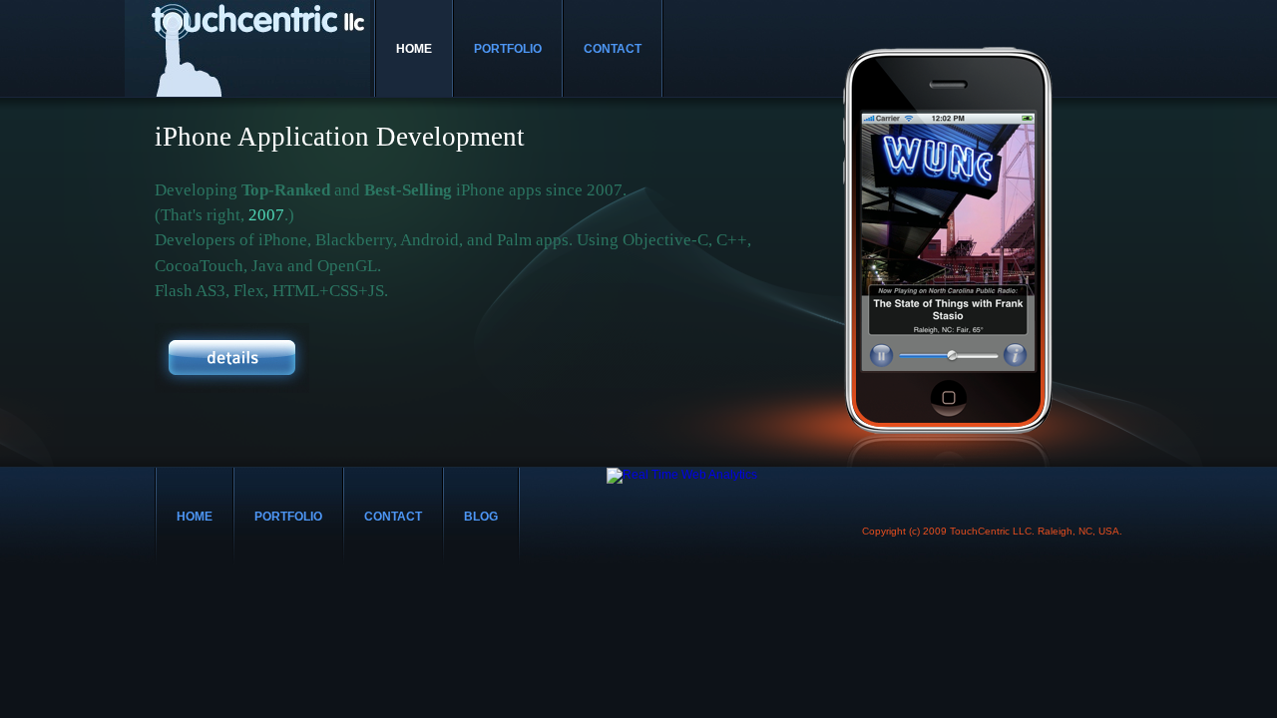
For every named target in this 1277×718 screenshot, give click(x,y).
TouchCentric (247, 48)
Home (414, 49)
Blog (481, 517)
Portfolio (508, 49)
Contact (612, 49)
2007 (266, 214)
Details (231, 357)
